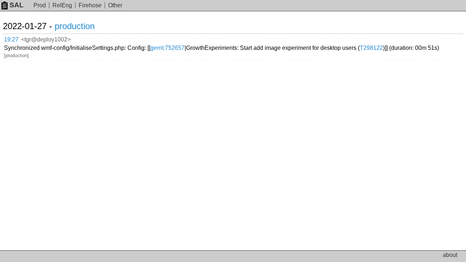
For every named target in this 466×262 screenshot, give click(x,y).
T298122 (371, 48)
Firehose (90, 5)
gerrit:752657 (167, 48)
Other (115, 5)
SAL (16, 5)
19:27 (11, 39)
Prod (39, 5)
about (450, 255)
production (75, 26)
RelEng (62, 5)
